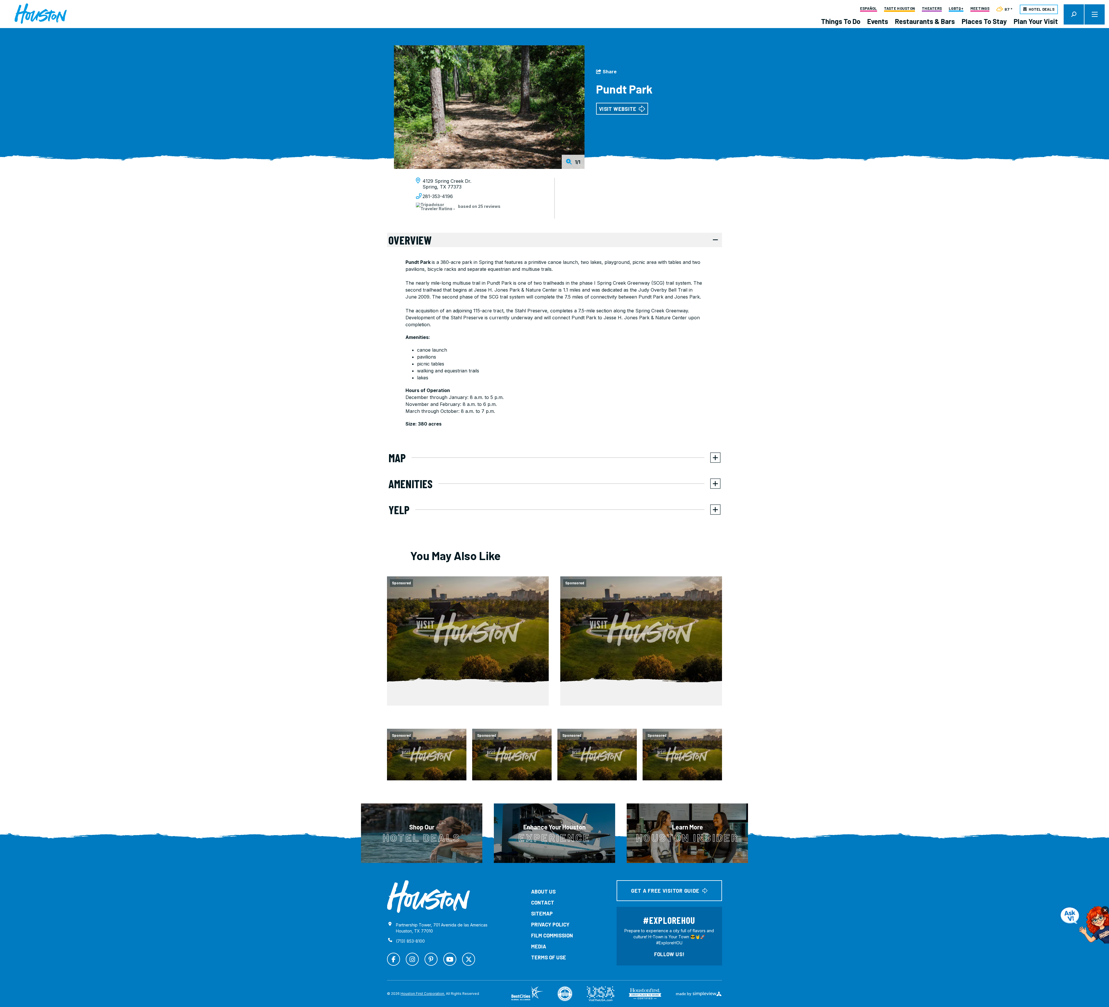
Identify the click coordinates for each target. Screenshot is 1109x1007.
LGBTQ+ (956, 9)
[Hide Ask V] (1105, 910)
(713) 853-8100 (410, 941)
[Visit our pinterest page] (431, 959)
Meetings (979, 9)
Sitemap (542, 913)
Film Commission (552, 935)
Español (868, 9)
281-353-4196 (438, 196)
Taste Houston (899, 9)
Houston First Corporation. (423, 993)
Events (877, 21)
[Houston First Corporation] (40, 13)
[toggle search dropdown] (1074, 14)
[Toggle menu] (1094, 14)
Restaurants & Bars (925, 21)
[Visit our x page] (468, 959)
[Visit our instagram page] (412, 959)
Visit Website (618, 109)
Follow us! (669, 954)
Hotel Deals (1041, 9)
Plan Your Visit (1036, 21)
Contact (542, 902)
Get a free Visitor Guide (665, 890)
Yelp (399, 509)
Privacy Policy (550, 924)
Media (538, 946)
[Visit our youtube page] (449, 959)
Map (397, 458)
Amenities (410, 484)
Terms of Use (548, 957)
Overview (410, 240)
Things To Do (840, 21)
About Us (543, 891)
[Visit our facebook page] (393, 959)
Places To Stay (984, 21)
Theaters (932, 9)
